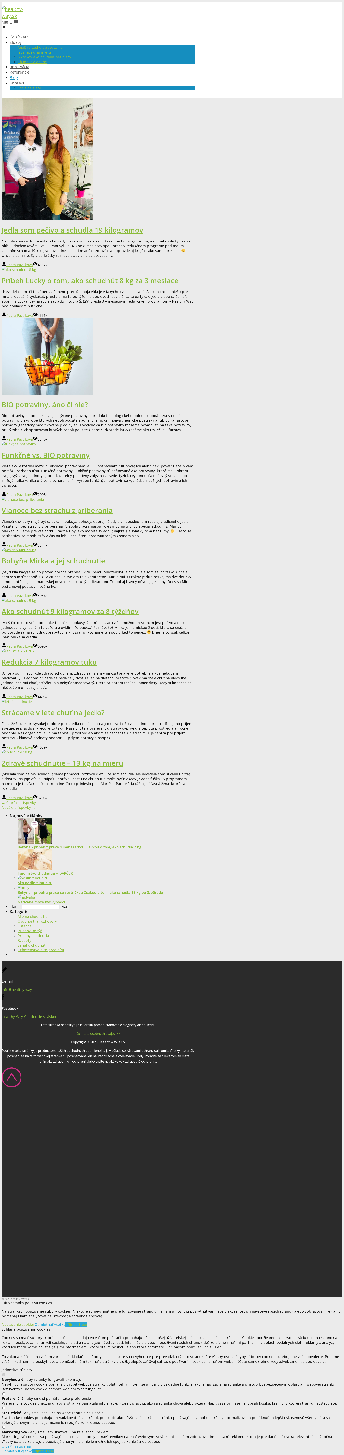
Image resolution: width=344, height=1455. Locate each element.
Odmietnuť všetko (50, 1324)
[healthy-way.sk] (15, 15)
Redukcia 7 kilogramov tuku (49, 662)
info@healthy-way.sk (19, 989)
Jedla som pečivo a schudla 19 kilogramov (72, 230)
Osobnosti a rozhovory (37, 921)
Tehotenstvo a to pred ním (41, 950)
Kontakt (17, 83)
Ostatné (24, 926)
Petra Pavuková (19, 264)
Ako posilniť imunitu (35, 882)
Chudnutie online (32, 61)
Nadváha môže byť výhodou (42, 902)
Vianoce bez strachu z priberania (57, 510)
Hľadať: (15, 906)
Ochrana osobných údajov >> (98, 1033)
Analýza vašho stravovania (40, 47)
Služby (16, 42)
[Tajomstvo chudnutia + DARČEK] (35, 868)
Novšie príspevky (18, 807)
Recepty (24, 940)
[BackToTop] (12, 1086)
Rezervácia (19, 66)
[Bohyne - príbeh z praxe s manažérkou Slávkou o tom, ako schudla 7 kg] (35, 842)
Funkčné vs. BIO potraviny (46, 455)
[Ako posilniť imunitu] (33, 878)
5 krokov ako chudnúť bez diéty (44, 57)
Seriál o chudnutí (32, 945)
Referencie (19, 72)
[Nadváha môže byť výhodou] (26, 897)
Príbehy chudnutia (33, 935)
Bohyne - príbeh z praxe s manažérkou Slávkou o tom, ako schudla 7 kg (79, 847)
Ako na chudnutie (32, 916)
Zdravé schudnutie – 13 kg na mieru (62, 763)
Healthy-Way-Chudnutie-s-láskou (29, 1016)
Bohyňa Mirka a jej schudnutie (53, 560)
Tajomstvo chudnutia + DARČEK (45, 873)
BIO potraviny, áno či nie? (45, 404)
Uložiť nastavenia (16, 1446)
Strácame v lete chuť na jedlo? (53, 712)
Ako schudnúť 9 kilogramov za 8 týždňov (70, 611)
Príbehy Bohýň (30, 930)
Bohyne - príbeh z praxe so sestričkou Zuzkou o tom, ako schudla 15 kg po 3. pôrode (90, 892)
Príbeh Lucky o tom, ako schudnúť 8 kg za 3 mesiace (90, 280)
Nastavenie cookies (18, 1324)
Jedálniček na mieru (34, 52)
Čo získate (19, 37)
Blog (14, 77)
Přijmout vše (76, 1324)
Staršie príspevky (19, 802)
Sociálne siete (29, 88)
